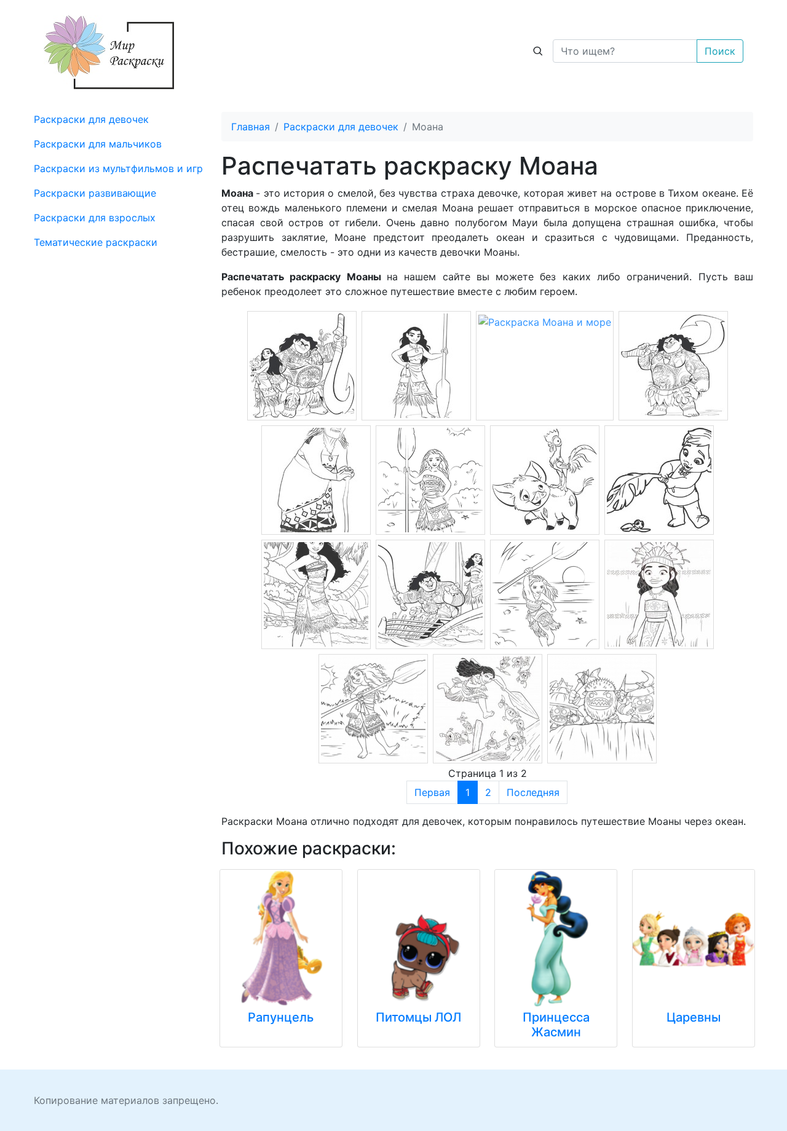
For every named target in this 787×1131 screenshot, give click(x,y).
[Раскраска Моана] (430, 479)
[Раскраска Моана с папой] (430, 593)
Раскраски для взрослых (95, 217)
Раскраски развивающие (95, 193)
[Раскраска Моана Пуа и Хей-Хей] (544, 479)
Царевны (693, 1017)
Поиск (720, 51)
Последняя (533, 792)
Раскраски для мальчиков (98, 144)
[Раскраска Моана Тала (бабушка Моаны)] (316, 479)
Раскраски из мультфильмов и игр (118, 168)
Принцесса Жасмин (556, 1024)
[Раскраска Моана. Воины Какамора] (602, 707)
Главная (250, 126)
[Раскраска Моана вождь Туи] (673, 364)
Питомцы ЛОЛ (418, 1017)
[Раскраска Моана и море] (544, 321)
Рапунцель (281, 1017)
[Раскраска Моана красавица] (416, 364)
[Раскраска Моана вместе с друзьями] (302, 364)
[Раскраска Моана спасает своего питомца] (487, 707)
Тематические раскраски (95, 242)
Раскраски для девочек (91, 119)
